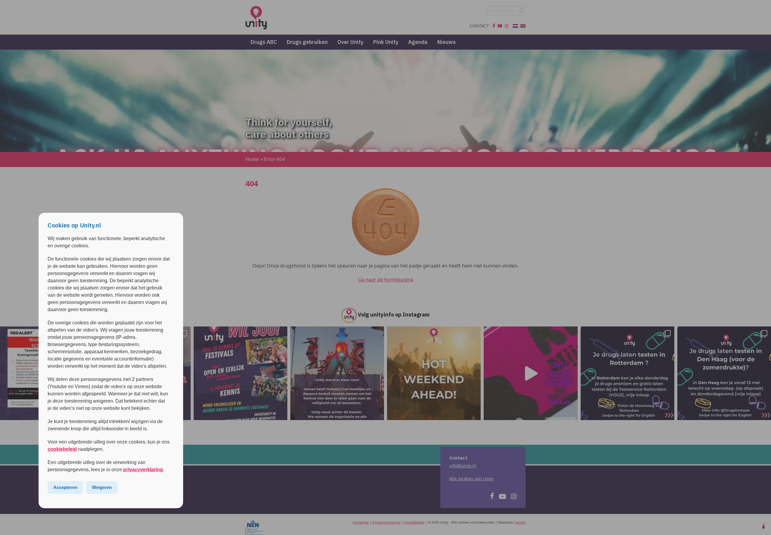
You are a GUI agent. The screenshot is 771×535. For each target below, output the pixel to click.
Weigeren (102, 487)
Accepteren (65, 487)
